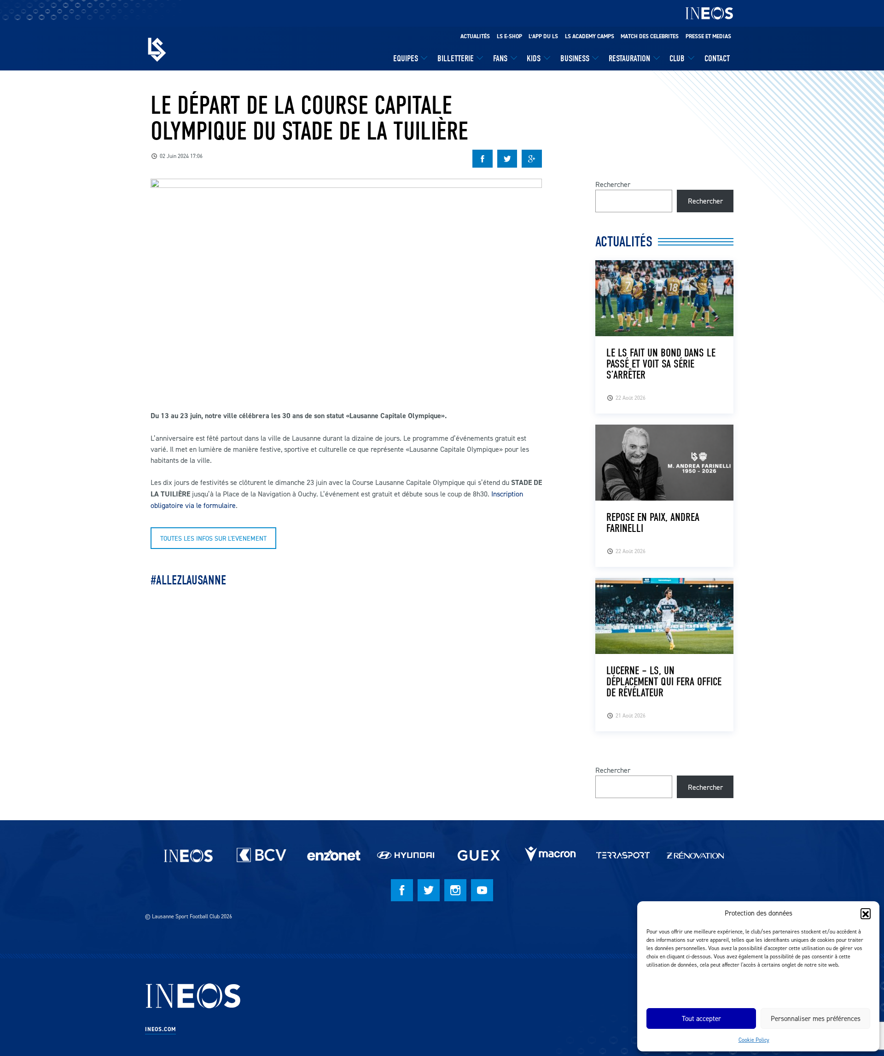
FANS (500, 58)
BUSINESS (574, 58)
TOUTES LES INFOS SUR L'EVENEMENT (213, 538)
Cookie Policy (754, 1039)
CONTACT (717, 58)
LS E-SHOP (509, 36)
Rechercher (612, 184)
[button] (865, 913)
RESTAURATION (629, 58)
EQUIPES (405, 58)
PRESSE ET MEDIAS (708, 36)
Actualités (475, 36)
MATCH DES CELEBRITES (650, 36)
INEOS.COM (160, 1029)
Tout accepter (701, 1018)
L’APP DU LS (543, 36)
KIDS (534, 58)
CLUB (677, 58)
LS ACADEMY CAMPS (589, 36)
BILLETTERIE (455, 58)
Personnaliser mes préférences (816, 1018)
